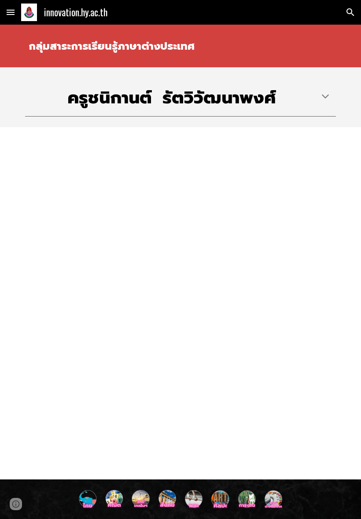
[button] (10, 12)
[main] (180, 46)
